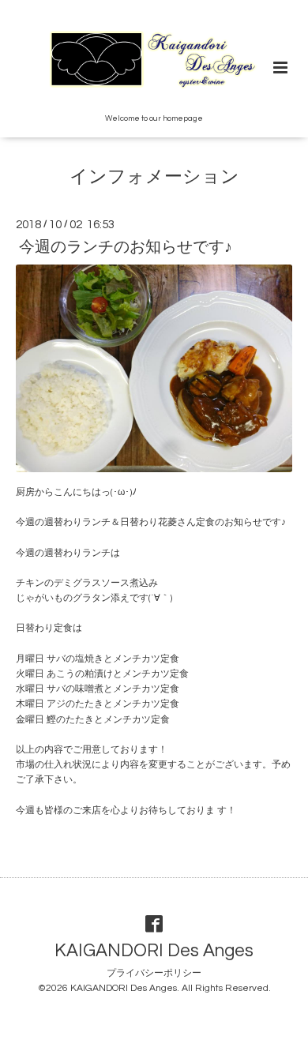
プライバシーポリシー (154, 973)
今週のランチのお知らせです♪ (125, 247)
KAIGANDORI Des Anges (154, 951)
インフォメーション (154, 177)
